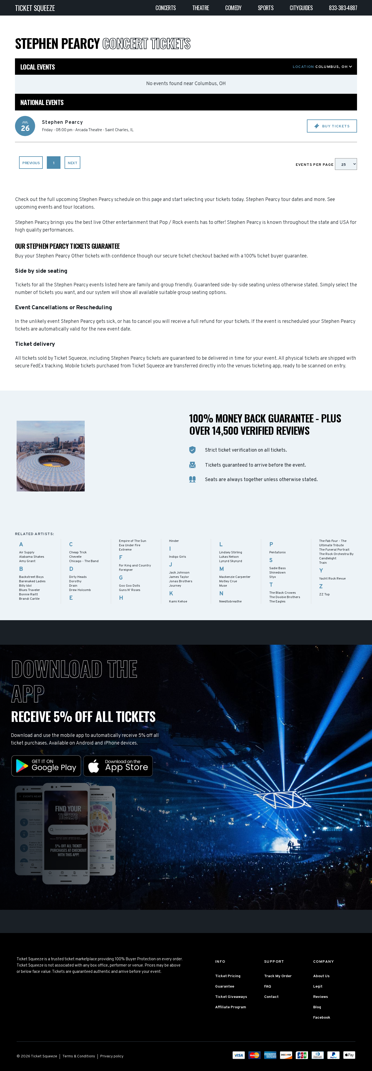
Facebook (321, 1017)
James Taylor (179, 577)
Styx (272, 577)
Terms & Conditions (78, 1056)
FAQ (267, 986)
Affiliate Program (230, 1007)
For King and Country (135, 565)
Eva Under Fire (129, 545)
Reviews (320, 997)
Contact (271, 997)
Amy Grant (27, 561)
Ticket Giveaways (231, 997)
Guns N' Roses (129, 590)
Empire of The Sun (132, 541)
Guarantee (224, 986)
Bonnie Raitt (28, 594)
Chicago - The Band (84, 561)
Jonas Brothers (180, 581)
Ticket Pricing (227, 976)
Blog (317, 1007)
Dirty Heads (78, 577)
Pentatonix (277, 552)
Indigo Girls (177, 557)
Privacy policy (111, 1056)
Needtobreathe (230, 601)
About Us (321, 976)
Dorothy (75, 581)
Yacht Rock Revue (332, 579)
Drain (73, 586)
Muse (223, 586)
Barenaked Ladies (32, 581)
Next (72, 163)
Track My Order (278, 976)
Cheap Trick (78, 552)
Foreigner (126, 570)
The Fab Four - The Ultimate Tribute (332, 543)
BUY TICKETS (335, 126)
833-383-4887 (343, 7)
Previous (30, 163)
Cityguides (301, 7)
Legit (317, 986)
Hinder (174, 541)
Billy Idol (25, 586)
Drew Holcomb (80, 590)
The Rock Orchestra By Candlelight (336, 556)
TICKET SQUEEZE (35, 7)
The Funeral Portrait (334, 550)
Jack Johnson (179, 573)
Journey (175, 586)
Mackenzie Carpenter (235, 577)
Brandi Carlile (29, 599)
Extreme (125, 550)
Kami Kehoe (178, 601)
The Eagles (277, 601)
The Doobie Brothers (284, 597)
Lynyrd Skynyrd (230, 561)
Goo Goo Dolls (129, 586)
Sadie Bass (277, 568)
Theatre (200, 7)
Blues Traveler (29, 590)
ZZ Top (324, 594)
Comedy (233, 7)
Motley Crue (228, 581)
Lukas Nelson (229, 557)
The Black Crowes (282, 593)
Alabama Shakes (31, 557)
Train (323, 563)
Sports (265, 7)
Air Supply (26, 552)
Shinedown (277, 573)
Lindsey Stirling (230, 552)
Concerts (165, 7)
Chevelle (75, 557)
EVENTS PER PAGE (315, 165)
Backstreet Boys (31, 577)
